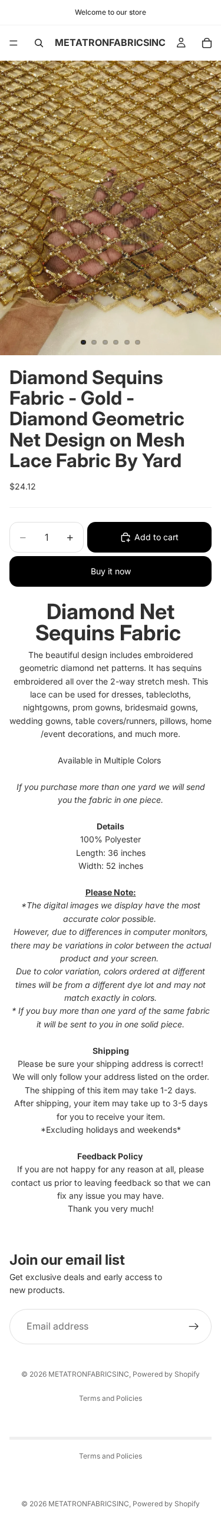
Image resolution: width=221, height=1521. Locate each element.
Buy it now (111, 571)
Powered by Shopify (166, 1374)
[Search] (39, 43)
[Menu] (13, 43)
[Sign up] (194, 1326)
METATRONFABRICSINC (88, 1374)
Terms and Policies (110, 1398)
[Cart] (207, 43)
